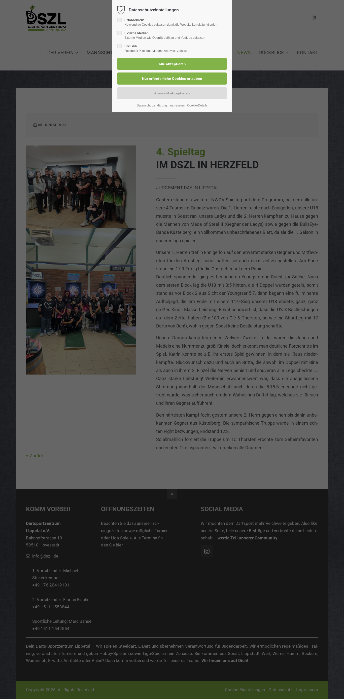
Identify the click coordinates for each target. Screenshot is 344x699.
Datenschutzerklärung (152, 105)
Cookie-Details (197, 105)
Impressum (177, 105)
